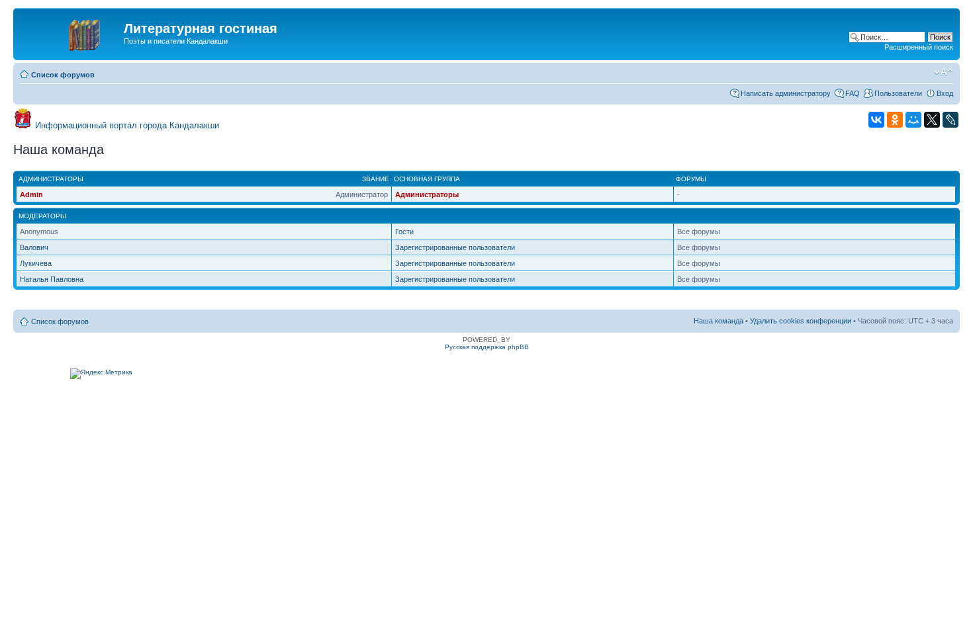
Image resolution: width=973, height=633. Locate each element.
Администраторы (427, 194)
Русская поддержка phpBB (487, 347)
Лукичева (36, 263)
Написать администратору (786, 93)
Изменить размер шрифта (943, 72)
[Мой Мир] (913, 120)
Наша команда (718, 321)
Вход (945, 93)
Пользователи (898, 93)
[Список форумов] (70, 32)
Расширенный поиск (918, 47)
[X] (932, 120)
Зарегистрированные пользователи (455, 247)
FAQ (852, 93)
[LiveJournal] (950, 120)
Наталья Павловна (51, 279)
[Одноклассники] (895, 120)
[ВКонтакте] (876, 120)
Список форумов (63, 75)
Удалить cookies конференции (800, 321)
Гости (404, 231)
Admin (31, 194)
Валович (34, 247)
